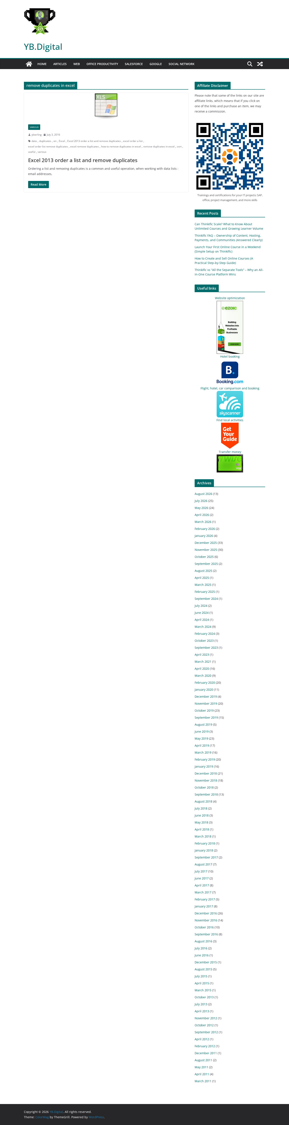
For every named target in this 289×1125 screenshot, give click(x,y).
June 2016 (202, 955)
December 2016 (206, 913)
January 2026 (204, 536)
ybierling (37, 134)
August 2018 (203, 801)
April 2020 (202, 669)
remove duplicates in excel (159, 146)
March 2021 (203, 662)
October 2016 (204, 927)
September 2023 (206, 648)
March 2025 (203, 585)
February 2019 (205, 759)
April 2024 (202, 620)
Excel (62, 141)
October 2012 (204, 1025)
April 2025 (202, 578)
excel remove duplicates (84, 146)
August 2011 (203, 1060)
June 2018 (202, 815)
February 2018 (205, 843)
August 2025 (203, 571)
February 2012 (205, 1046)
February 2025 (205, 592)
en (55, 141)
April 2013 (202, 1011)
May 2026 (201, 508)
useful (31, 152)
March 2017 (203, 892)
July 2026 (201, 501)
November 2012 (206, 1018)
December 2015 (206, 962)
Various (34, 127)
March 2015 (203, 990)
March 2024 (203, 627)
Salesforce (134, 64)
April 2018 (202, 829)
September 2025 (206, 564)
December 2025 (206, 543)
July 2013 (201, 1004)
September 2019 (206, 717)
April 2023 (202, 655)
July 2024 (201, 606)
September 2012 (206, 1032)
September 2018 (206, 794)
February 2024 (205, 634)
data (34, 141)
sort (179, 146)
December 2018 (206, 773)
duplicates (45, 141)
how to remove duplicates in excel (121, 146)
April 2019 (202, 745)
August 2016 (203, 941)
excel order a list (133, 141)
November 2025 (206, 550)
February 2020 (205, 683)
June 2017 (202, 878)
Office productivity (102, 64)
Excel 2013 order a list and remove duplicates (94, 141)
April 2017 (202, 885)
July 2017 (201, 871)
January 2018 (204, 850)
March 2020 (203, 676)
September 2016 (206, 934)
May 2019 (201, 738)
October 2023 (204, 641)
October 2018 (204, 787)
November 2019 (206, 703)
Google (156, 64)
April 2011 (202, 1074)
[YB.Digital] (29, 64)
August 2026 (203, 494)
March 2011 (203, 1081)
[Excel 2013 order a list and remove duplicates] (106, 106)
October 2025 (204, 557)
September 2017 (206, 857)
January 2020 (204, 690)
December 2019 (206, 696)
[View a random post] (260, 64)
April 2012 (202, 1039)
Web (76, 64)
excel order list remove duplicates (48, 146)
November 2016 (206, 920)
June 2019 (202, 731)
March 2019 (203, 752)
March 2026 (203, 522)
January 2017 (204, 906)
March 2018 (203, 836)
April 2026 (202, 515)
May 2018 (201, 822)
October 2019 (204, 710)
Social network (181, 64)
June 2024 (202, 613)
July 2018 (201, 808)
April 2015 (202, 983)
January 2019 (204, 766)
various (42, 152)
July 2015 (201, 976)
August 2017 (203, 864)
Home (42, 64)
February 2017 (205, 899)
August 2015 (203, 969)
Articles (60, 64)
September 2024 (206, 599)
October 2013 (204, 997)
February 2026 (205, 529)
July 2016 (201, 948)
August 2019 (203, 724)
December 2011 (206, 1053)
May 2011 (201, 1067)
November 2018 (206, 780)
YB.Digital (43, 46)
